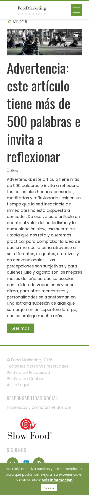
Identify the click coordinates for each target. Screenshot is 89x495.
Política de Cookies (25, 378)
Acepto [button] (49, 487)
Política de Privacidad (28, 372)
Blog (14, 170)
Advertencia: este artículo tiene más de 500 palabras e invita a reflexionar (44, 111)
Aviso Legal (18, 385)
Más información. (57, 480)
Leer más (20, 328)
